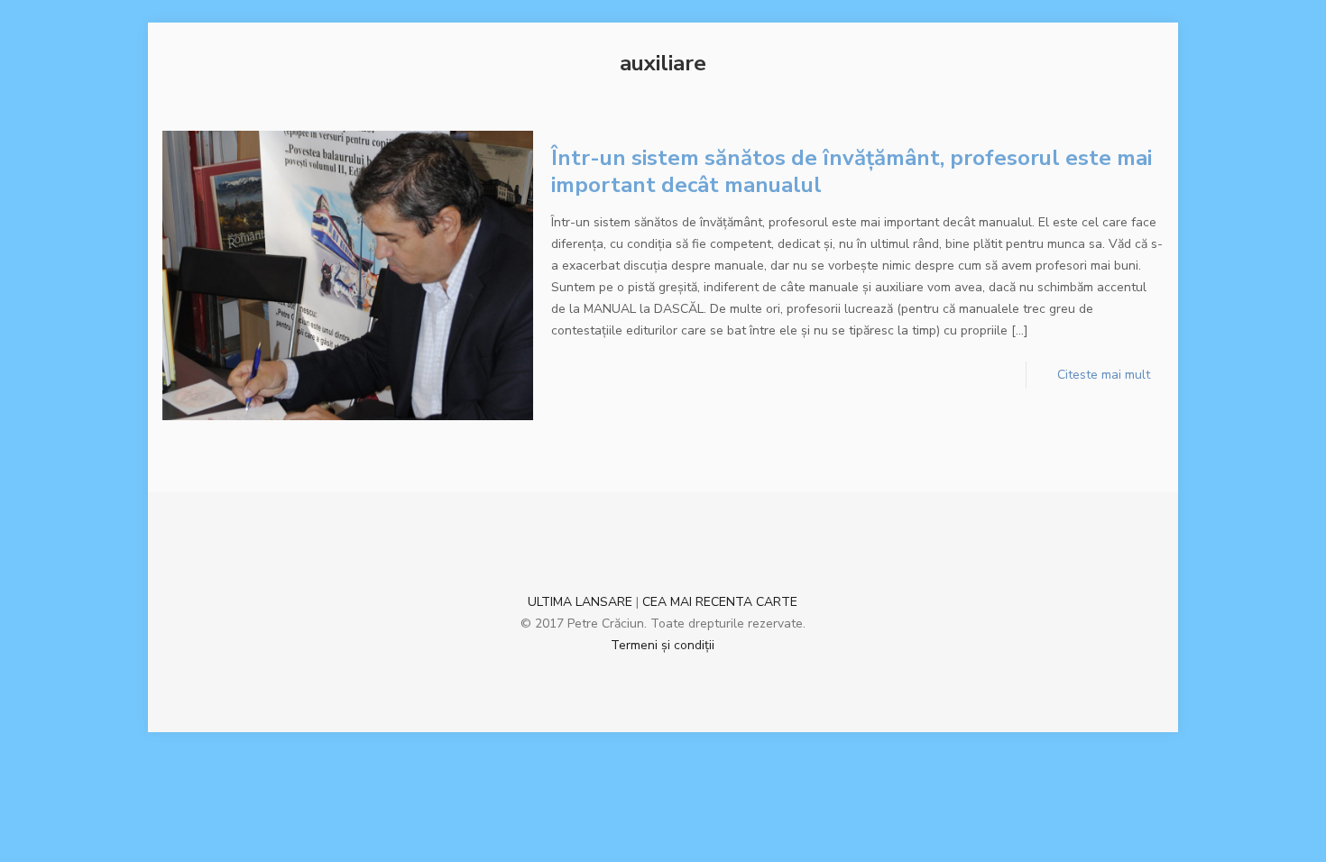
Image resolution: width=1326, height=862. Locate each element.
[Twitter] (686, 675)
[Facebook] (638, 675)
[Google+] (662, 675)
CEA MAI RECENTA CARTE (719, 601)
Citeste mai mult (1103, 374)
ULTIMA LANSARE (580, 601)
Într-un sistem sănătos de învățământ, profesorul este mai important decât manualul (851, 171)
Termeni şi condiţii (662, 645)
